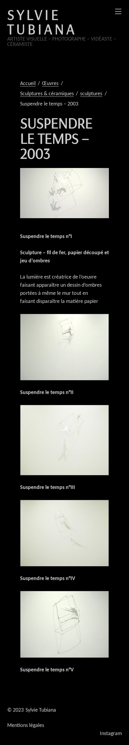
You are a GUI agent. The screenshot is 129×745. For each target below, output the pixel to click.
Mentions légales (25, 725)
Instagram (111, 734)
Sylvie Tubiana (42, 21)
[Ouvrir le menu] (118, 11)
